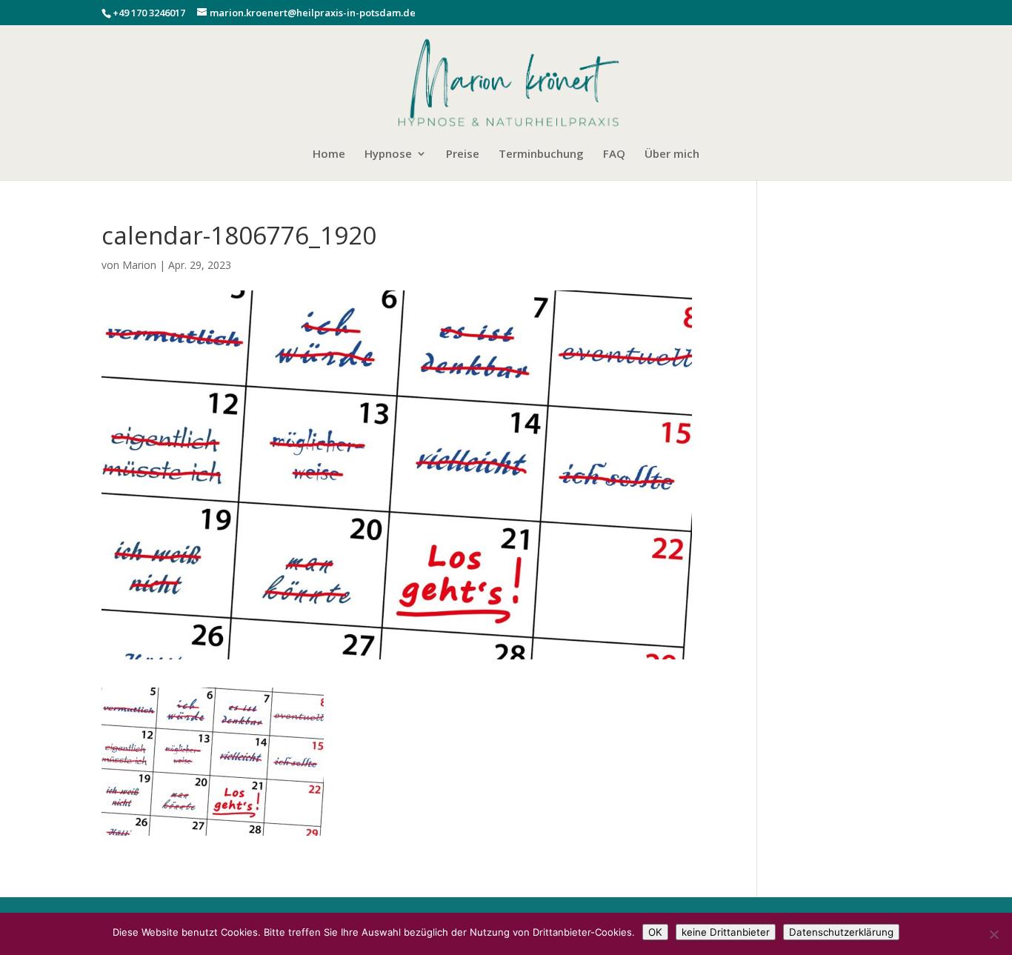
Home (329, 154)
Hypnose (388, 154)
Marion (139, 265)
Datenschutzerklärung (841, 932)
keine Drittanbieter (726, 932)
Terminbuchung (541, 154)
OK (655, 932)
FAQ (614, 154)
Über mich (672, 154)
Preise (462, 154)
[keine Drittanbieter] (993, 934)
